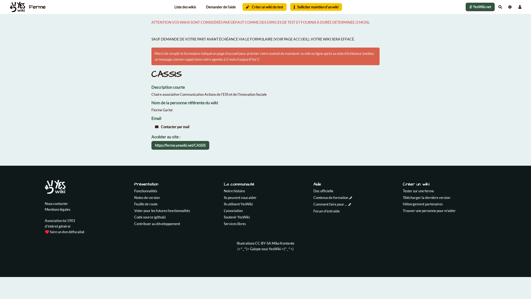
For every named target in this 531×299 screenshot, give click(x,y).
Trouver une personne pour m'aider (429, 210)
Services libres (235, 224)
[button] (519, 7)
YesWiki (275, 249)
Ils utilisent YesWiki (238, 204)
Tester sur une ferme (418, 191)
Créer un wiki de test (267, 7)
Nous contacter (56, 203)
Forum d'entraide (326, 211)
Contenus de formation (330, 197)
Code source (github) (150, 217)
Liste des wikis (185, 7)
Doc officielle (323, 191)
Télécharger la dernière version (426, 197)
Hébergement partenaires (423, 204)
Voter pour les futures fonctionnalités (162, 210)
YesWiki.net (481, 7)
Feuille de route (146, 204)
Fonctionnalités (145, 191)
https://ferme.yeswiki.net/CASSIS (180, 145)
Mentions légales (57, 209)
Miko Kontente (283, 243)
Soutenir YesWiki (237, 217)
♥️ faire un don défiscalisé (64, 232)
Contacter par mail (174, 127)
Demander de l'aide (221, 7)
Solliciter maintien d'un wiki (318, 7)
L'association (233, 210)
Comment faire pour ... (330, 204)
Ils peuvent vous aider (240, 197)
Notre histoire (234, 191)
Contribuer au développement (157, 224)
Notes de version (147, 197)
